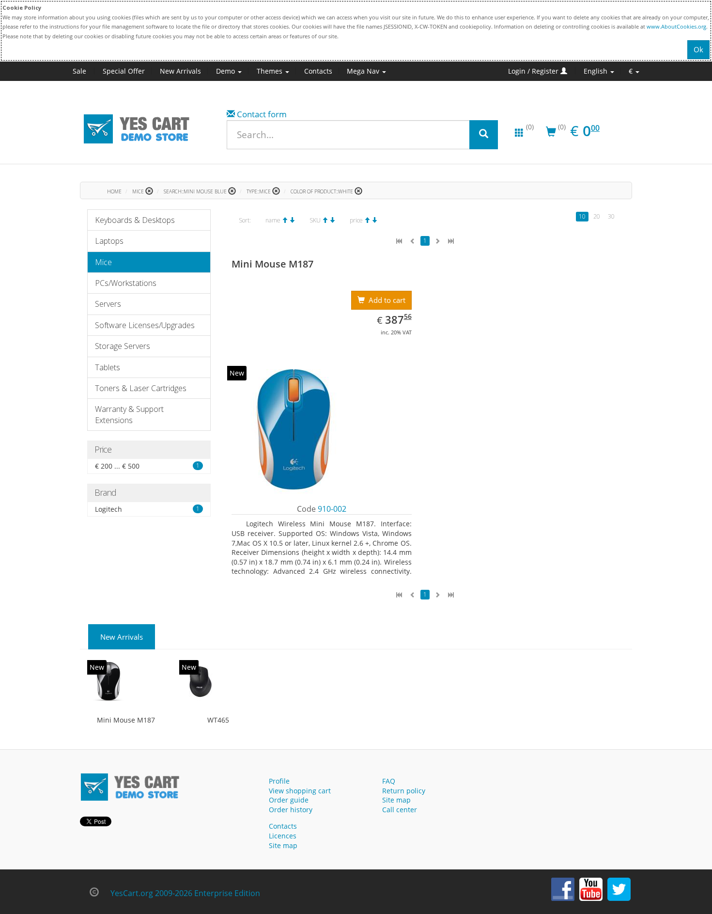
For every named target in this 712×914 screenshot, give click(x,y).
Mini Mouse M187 (126, 720)
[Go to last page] (451, 241)
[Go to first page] (399, 241)
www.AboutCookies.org (676, 26)
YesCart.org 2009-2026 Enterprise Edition (185, 893)
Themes (270, 71)
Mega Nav (364, 71)
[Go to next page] (437, 241)
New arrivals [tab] (121, 637)
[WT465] (200, 681)
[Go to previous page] (412, 241)
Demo (226, 71)
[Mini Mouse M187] (108, 681)
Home (114, 191)
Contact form (262, 114)
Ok (698, 49)
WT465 (218, 720)
